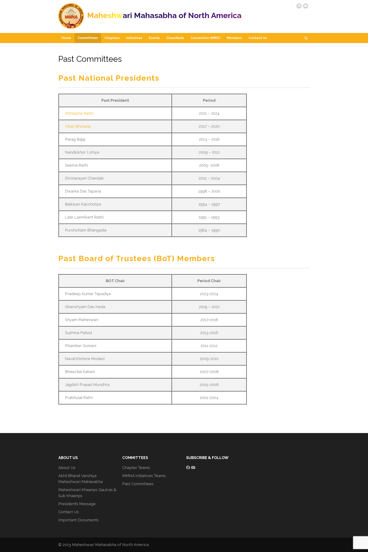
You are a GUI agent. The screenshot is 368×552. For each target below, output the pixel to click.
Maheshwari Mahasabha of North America (164, 15)
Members (234, 38)
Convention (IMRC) (205, 38)
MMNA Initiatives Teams (144, 475)
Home (66, 38)
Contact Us (258, 38)
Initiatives (134, 38)
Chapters (112, 38)
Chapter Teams (136, 467)
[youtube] (305, 6)
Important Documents (78, 520)
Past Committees (138, 484)
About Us (66, 467)
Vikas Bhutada (78, 126)
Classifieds (175, 38)
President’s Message (77, 504)
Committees (88, 38)
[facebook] (299, 6)
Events (154, 38)
